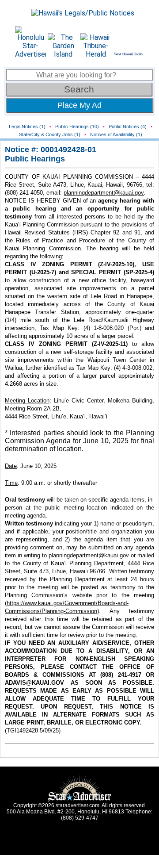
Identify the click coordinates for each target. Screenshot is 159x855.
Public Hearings (35, 158)
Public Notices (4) (128, 126)
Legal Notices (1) (27, 126)
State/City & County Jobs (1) (49, 134)
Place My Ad (79, 105)
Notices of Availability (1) (116, 134)
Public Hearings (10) (77, 126)
